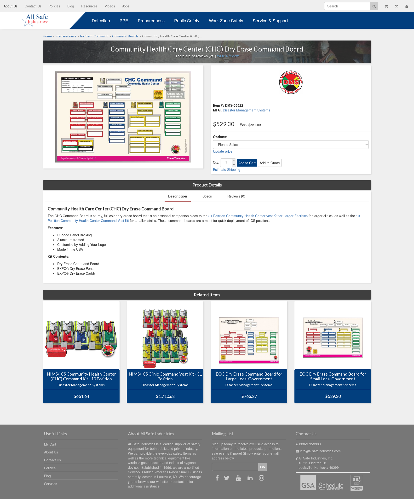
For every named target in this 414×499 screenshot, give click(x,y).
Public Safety (186, 20)
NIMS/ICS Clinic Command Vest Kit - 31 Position (165, 376)
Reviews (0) (236, 196)
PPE (124, 20)
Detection (101, 20)
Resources (89, 6)
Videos (110, 6)
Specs (207, 196)
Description (177, 196)
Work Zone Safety (226, 20)
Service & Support (270, 20)
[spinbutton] (226, 163)
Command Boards (125, 36)
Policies (54, 6)
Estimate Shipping (226, 169)
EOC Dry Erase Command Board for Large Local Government (249, 376)
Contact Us (33, 6)
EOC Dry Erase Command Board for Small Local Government (332, 376)
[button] (234, 161)
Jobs (125, 6)
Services (50, 483)
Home (47, 36)
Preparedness (151, 20)
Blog (70, 6)
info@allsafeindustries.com (320, 450)
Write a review (228, 55)
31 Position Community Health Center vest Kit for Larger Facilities (258, 215)
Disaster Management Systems (246, 110)
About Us (10, 6)
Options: (220, 136)
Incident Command (94, 36)
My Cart (50, 444)
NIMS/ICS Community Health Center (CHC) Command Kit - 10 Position (81, 376)
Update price (222, 151)
